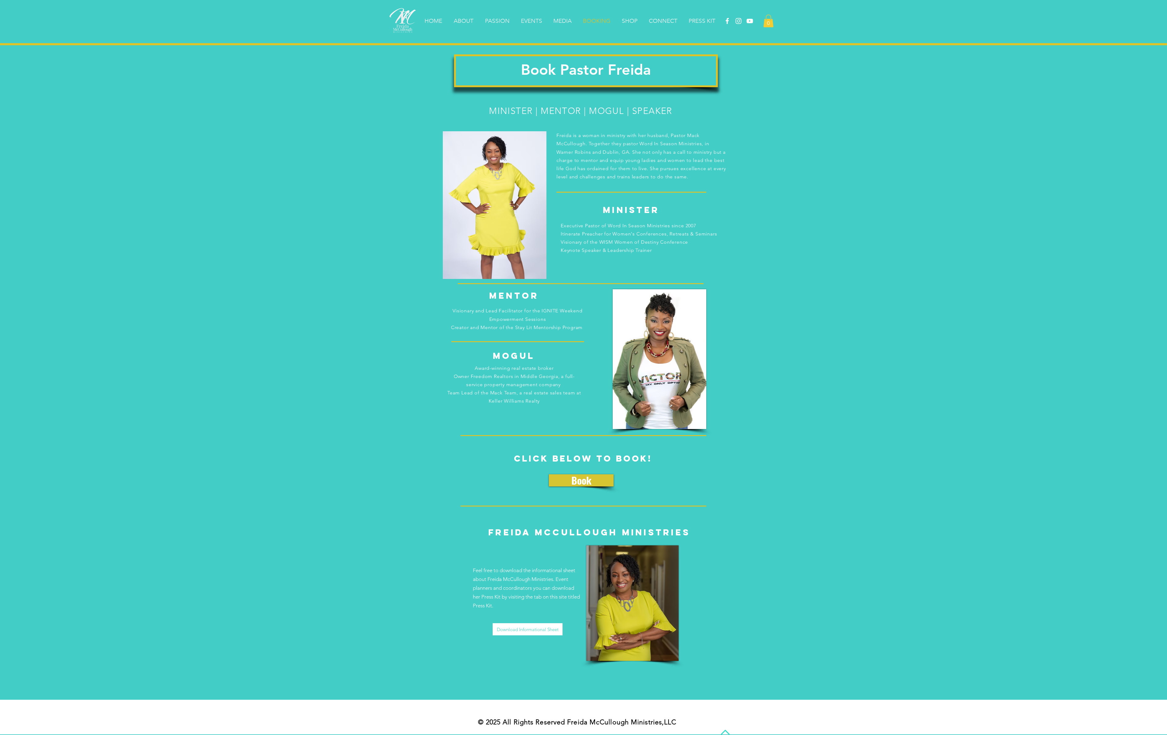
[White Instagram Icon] (738, 21)
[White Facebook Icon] (727, 21)
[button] (768, 21)
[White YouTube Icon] (750, 21)
